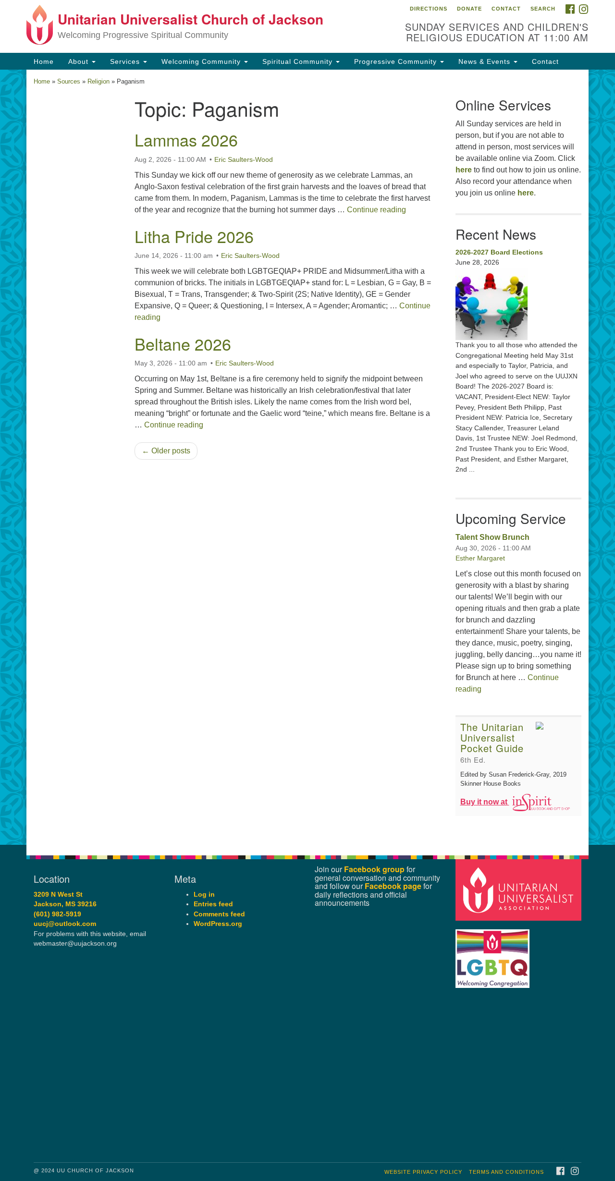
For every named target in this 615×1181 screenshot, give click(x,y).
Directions (428, 9)
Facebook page (393, 885)
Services (126, 61)
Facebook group (374, 869)
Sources (68, 81)
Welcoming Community (202, 61)
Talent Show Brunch (492, 537)
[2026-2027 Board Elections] (518, 304)
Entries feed (213, 904)
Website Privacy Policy (423, 1172)
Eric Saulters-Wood (243, 159)
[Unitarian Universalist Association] (519, 889)
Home (44, 61)
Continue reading (376, 210)
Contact (506, 9)
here (463, 170)
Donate (469, 9)
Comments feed (219, 914)
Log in (204, 894)
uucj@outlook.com (65, 923)
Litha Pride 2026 (194, 236)
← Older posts (166, 451)
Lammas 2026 (186, 139)
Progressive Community (396, 61)
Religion (98, 81)
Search (542, 9)
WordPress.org (218, 923)
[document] (307, 457)
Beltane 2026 (183, 343)
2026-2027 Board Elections (499, 252)
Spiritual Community (298, 61)
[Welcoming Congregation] (493, 953)
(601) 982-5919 (57, 914)
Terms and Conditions (506, 1172)
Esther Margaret (480, 558)
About (79, 61)
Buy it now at (484, 802)
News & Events (485, 61)
